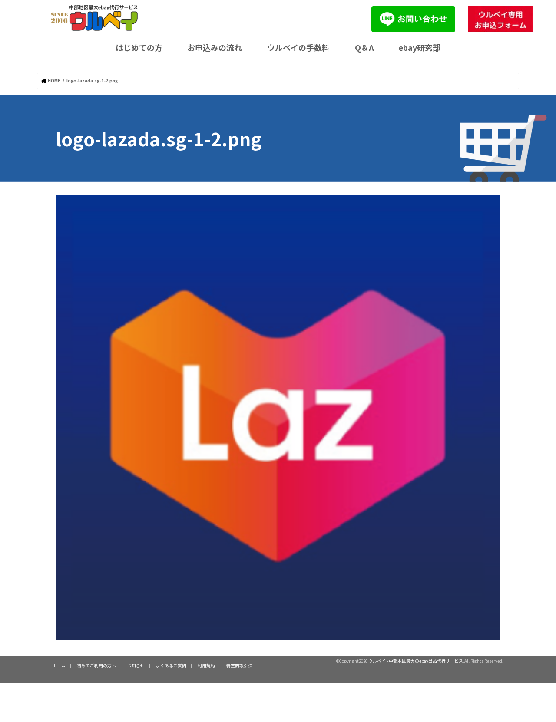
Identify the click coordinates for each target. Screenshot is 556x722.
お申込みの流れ (214, 47)
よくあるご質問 (171, 666)
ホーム (59, 666)
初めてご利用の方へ (96, 666)
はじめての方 (139, 47)
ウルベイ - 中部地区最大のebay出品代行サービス (415, 661)
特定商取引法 (239, 666)
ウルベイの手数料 (298, 47)
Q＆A (364, 47)
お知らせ (136, 666)
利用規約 (206, 666)
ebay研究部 (419, 47)
